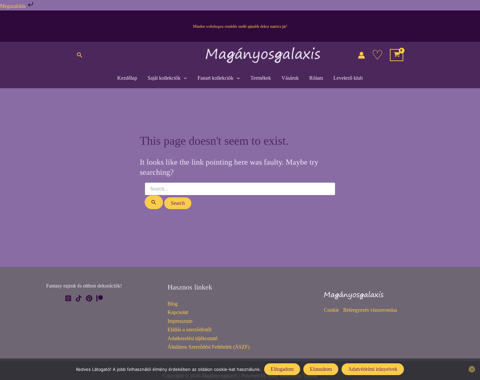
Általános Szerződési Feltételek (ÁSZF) (208, 347)
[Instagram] (68, 298)
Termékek (260, 78)
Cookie (331, 310)
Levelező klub (348, 78)
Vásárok (290, 78)
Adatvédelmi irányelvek (372, 369)
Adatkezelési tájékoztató (192, 338)
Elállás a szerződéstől (189, 329)
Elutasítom (321, 369)
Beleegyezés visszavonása (370, 310)
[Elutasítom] (472, 369)
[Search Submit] (154, 202)
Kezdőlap (127, 78)
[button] (80, 55)
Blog (173, 303)
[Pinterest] (89, 298)
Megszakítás (13, 6)
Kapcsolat (178, 312)
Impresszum (180, 321)
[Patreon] (99, 298)
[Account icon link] (361, 55)
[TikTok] (78, 298)
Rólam (316, 78)
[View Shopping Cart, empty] (396, 55)
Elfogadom (282, 369)
